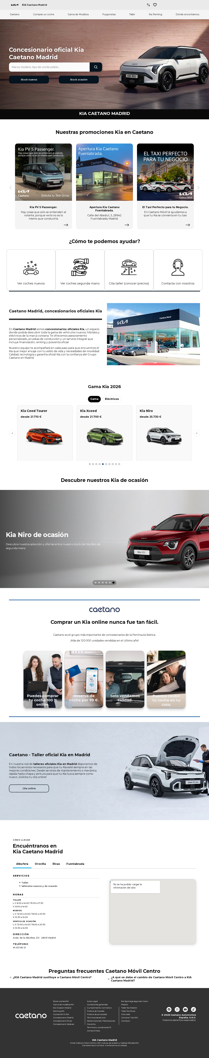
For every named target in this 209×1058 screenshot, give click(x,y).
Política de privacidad (97, 1014)
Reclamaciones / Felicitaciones (101, 1021)
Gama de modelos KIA (63, 1004)
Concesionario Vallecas (63, 1024)
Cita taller (125, 1014)
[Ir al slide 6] (106, 464)
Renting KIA (58, 1011)
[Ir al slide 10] (119, 464)
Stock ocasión (79, 79)
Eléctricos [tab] (112, 399)
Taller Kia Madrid (129, 1008)
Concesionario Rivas (62, 1021)
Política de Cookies (95, 1011)
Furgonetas (109, 14)
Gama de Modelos (78, 14)
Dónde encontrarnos (187, 14)
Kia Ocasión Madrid (62, 1008)
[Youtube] (185, 1009)
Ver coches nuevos (31, 283)
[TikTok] (193, 1009)
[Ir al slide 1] (90, 464)
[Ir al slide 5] (103, 464)
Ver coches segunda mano (80, 283)
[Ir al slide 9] (116, 464)
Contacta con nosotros (177, 283)
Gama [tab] (94, 399)
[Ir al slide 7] (109, 464)
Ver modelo (45, 457)
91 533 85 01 (19, 947)
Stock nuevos (29, 79)
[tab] (95, 582)
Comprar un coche (43, 14)
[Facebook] (169, 1009)
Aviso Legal (92, 1001)
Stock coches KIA (61, 1001)
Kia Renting (155, 14)
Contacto (125, 1021)
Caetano (14, 14)
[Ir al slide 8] (112, 464)
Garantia (91, 1024)
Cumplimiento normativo (99, 1008)
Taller (132, 14)
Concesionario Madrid (63, 1017)
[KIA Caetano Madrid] (15, 5)
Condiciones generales (97, 1004)
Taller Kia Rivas (128, 1011)
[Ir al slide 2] (93, 464)
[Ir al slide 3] (96, 464)
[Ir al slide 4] (99, 464)
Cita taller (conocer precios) (129, 283)
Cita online (29, 788)
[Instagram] (177, 1009)
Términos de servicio (96, 1017)
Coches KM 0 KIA (61, 1014)
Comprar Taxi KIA (129, 1017)
